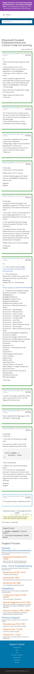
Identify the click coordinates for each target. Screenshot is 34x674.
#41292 (28, 260)
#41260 (28, 135)
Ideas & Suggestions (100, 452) (17, 602)
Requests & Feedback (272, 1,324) (15, 558)
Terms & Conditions (17, 655)
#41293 (28, 392)
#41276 (28, 197)
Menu (8, 15)
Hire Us (17, 662)
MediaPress (8, 588)
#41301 (28, 430)
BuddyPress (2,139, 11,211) (14, 572)
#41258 (28, 109)
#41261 (28, 164)
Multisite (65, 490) (11, 577)
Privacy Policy (17, 657)
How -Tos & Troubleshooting (17, 565)
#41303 (28, 497)
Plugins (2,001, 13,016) (12, 629)
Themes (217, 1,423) (12, 634)
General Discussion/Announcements (16, 549)
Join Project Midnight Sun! (17, 4)
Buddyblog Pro (28, 49)
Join (17, 652)
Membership (17, 647)
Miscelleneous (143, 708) (14, 624)
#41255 (28, 55)
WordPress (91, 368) (12, 583)
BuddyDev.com (24, 671)
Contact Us (17, 660)
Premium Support (11, 617)
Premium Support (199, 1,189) (16, 610)
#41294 (28, 412)
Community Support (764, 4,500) (15, 596)
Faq (17, 650)
